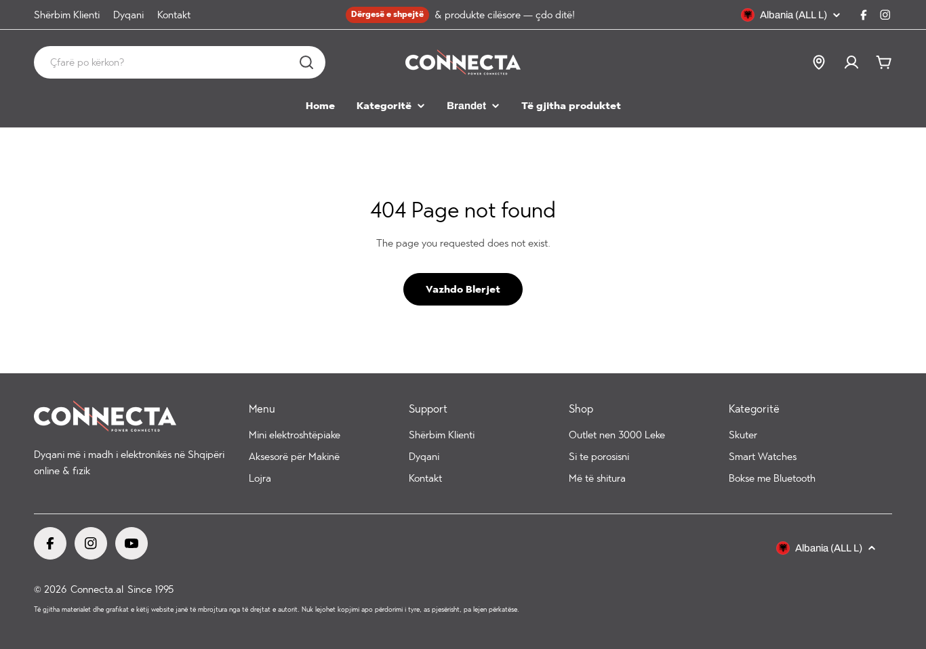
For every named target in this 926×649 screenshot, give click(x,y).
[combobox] (179, 62)
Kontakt (173, 15)
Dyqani (128, 15)
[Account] (851, 62)
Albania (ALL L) (793, 14)
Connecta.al (97, 589)
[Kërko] (306, 62)
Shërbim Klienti (67, 15)
